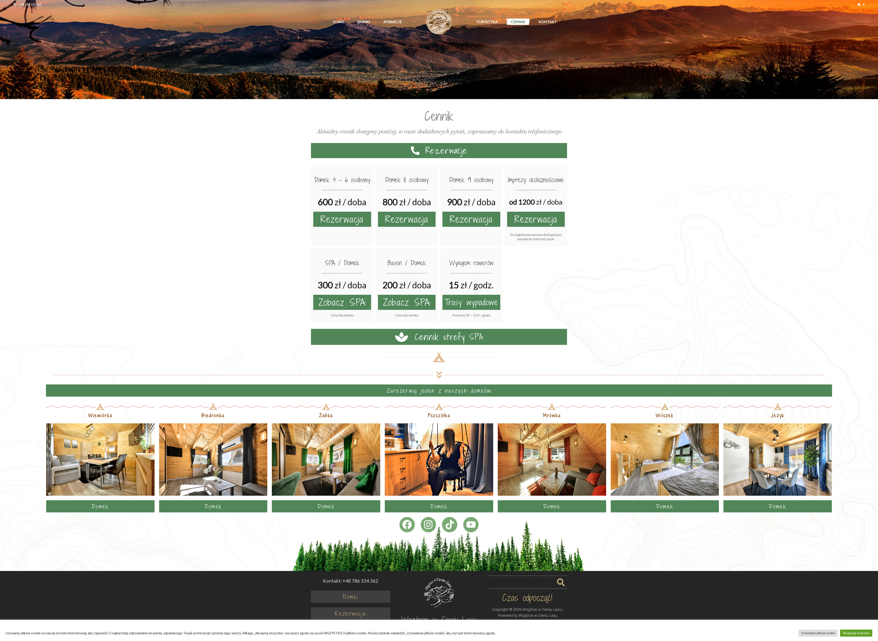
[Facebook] (407, 524)
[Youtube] (471, 524)
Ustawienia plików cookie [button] (818, 633)
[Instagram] (428, 524)
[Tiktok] (449, 524)
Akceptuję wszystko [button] (856, 633)
